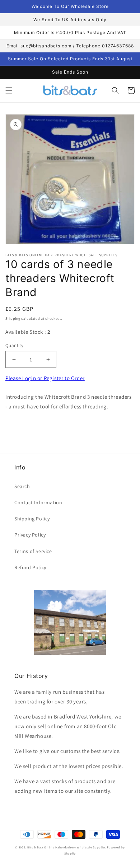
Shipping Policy (32, 518)
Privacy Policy (30, 535)
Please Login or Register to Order (45, 378)
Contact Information (38, 502)
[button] (9, 90)
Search (22, 486)
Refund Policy (30, 567)
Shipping (12, 318)
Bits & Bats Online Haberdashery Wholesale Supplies (66, 847)
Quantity (14, 345)
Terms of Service (33, 551)
